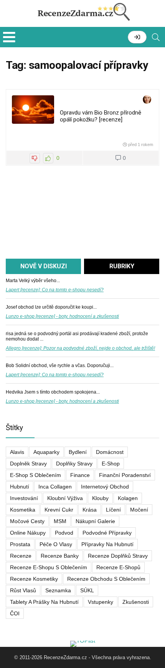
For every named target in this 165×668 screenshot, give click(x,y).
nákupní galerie (95, 521)
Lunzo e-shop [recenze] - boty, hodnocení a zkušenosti (62, 316)
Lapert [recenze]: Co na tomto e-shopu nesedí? (55, 289)
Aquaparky (46, 452)
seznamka (58, 590)
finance (80, 475)
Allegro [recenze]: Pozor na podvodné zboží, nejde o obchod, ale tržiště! (80, 348)
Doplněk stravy (28, 463)
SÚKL (87, 590)
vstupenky (100, 602)
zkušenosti (135, 602)
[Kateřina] (147, 100)
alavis (17, 452)
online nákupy (28, 533)
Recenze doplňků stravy (118, 556)
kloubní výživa (65, 498)
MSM (60, 521)
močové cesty (27, 521)
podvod (64, 533)
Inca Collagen (55, 487)
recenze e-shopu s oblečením (48, 567)
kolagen (128, 498)
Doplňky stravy (74, 463)
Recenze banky (60, 556)
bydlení (78, 452)
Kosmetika (22, 510)
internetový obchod (105, 487)
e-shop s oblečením (35, 475)
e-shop (111, 463)
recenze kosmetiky (34, 579)
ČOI (15, 613)
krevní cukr (59, 510)
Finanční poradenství (125, 475)
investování (24, 498)
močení (139, 510)
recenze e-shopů (118, 567)
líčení (113, 510)
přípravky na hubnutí (107, 544)
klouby (100, 498)
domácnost (110, 452)
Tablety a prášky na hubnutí (44, 602)
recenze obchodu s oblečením (106, 579)
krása (89, 510)
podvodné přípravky (107, 533)
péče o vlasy (56, 544)
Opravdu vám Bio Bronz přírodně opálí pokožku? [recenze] (100, 116)
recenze (20, 556)
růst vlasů (23, 590)
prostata (20, 544)
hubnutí (19, 487)
